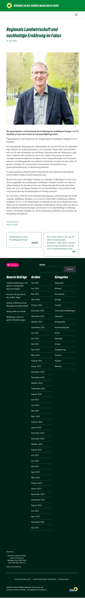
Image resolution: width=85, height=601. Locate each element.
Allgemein (9, 222)
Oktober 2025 (36, 322)
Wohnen (58, 366)
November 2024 (37, 377)
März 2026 (35, 299)
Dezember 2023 (37, 433)
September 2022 (38, 499)
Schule (58, 344)
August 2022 (36, 505)
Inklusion (59, 316)
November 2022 (37, 494)
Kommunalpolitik (62, 327)
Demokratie (59, 294)
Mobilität (58, 338)
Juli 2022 (35, 511)
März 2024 (35, 416)
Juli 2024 (35, 399)
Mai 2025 (35, 344)
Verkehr (58, 360)
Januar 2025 (36, 366)
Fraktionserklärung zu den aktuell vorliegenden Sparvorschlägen (17, 286)
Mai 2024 (35, 411)
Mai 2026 (35, 294)
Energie (58, 299)
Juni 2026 (35, 288)
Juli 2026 (35, 283)
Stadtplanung (60, 349)
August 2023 (36, 449)
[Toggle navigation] (76, 14)
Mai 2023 (35, 466)
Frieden (58, 305)
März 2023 (35, 477)
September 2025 (38, 327)
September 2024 (38, 388)
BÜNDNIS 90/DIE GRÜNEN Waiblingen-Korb (36, 5)
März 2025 (35, 355)
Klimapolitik (60, 322)
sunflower (22, 590)
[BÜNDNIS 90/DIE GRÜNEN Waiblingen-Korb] (9, 5)
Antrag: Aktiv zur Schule (16, 311)
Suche (42, 264)
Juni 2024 (35, 405)
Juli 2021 (35, 527)
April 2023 (35, 472)
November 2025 (37, 316)
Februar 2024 (36, 422)
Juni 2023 (35, 461)
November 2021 (37, 522)
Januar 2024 (36, 427)
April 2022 (35, 516)
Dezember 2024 (37, 372)
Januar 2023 (36, 488)
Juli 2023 (35, 455)
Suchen (70, 269)
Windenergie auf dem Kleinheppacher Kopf (24, 240)
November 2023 (37, 438)
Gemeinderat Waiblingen (65, 310)
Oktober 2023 (36, 444)
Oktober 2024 (36, 383)
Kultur (57, 333)
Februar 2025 (36, 360)
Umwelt (16, 222)
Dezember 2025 (37, 310)
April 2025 (35, 349)
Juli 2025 (35, 333)
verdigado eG (42, 590)
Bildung (58, 288)
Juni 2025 (35, 338)
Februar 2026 (36, 305)
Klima (9, 225)
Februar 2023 (36, 483)
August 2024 (36, 394)
